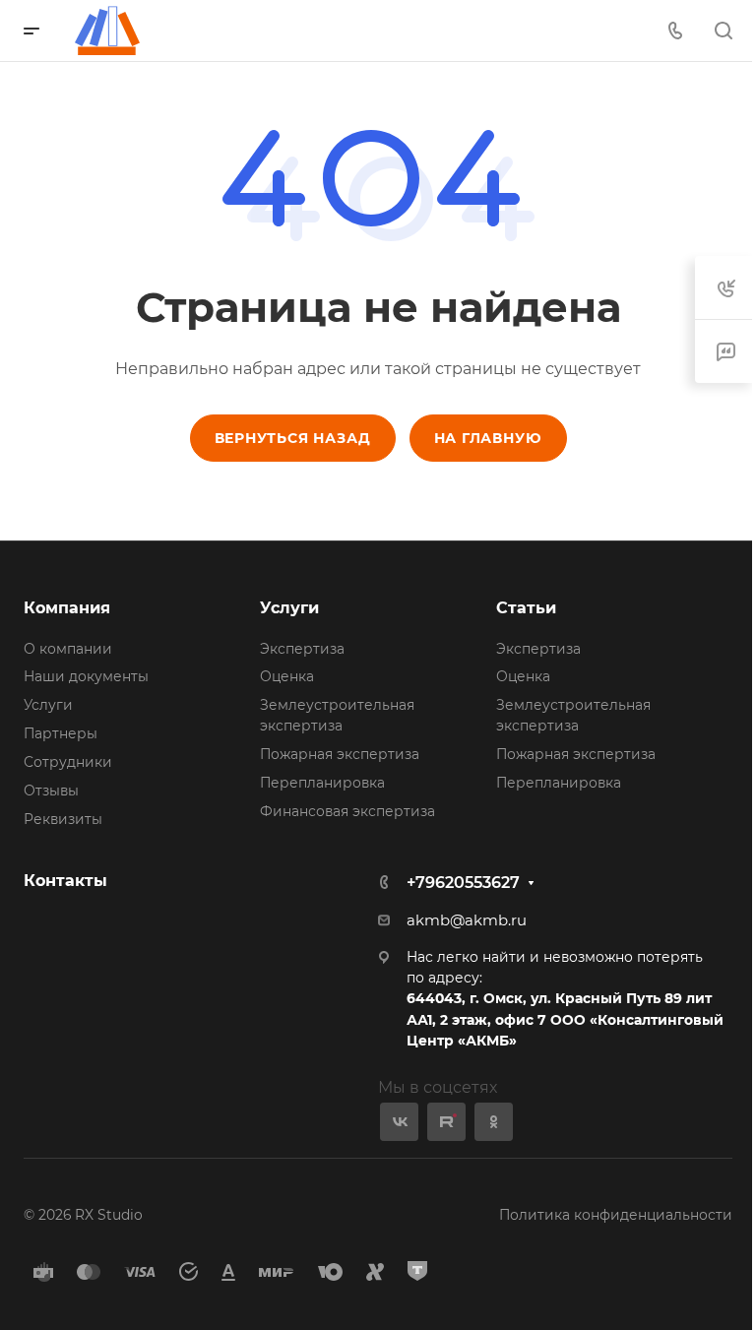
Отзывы (51, 790)
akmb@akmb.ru (467, 920)
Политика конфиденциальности (615, 1215)
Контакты (65, 880)
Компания (67, 608)
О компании (68, 649)
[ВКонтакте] (399, 1122)
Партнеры (60, 733)
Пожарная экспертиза (339, 754)
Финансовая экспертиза (347, 811)
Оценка (287, 676)
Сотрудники (68, 762)
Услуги (48, 705)
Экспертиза (302, 649)
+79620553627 (463, 882)
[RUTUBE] (446, 1122)
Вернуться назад (293, 438)
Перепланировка (322, 783)
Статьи (526, 608)
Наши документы (86, 676)
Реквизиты (63, 819)
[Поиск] (723, 31)
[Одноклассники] (493, 1122)
